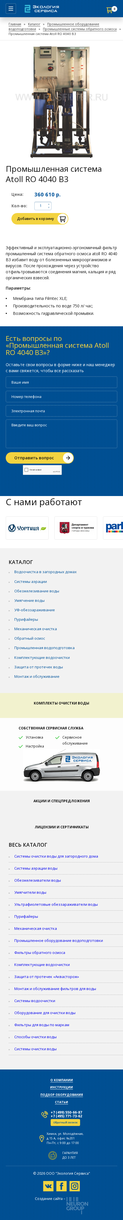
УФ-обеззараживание (34, 609)
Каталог (34, 24)
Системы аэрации (30, 581)
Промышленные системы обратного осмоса (80, 29)
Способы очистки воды (35, 1036)
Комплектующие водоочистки (42, 657)
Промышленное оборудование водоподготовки (58, 940)
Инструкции (61, 1087)
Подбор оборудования (61, 1095)
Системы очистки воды (35, 1048)
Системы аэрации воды (35, 868)
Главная (15, 24)
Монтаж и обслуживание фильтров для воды (55, 988)
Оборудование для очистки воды (45, 1012)
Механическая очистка (35, 628)
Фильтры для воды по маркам (41, 1024)
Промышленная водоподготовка (44, 647)
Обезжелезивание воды (36, 591)
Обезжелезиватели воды (37, 880)
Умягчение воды (29, 600)
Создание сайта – (50, 1199)
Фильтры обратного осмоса (39, 952)
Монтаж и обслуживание (36, 676)
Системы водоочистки (34, 1000)
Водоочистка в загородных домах (45, 571)
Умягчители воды (30, 892)
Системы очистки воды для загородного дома (56, 856)
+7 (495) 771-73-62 (66, 1116)
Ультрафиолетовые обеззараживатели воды (56, 904)
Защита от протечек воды (38, 666)
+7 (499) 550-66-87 (66, 1112)
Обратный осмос (29, 638)
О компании (61, 1080)
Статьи (61, 1102)
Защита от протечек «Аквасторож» (46, 976)
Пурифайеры (26, 619)
